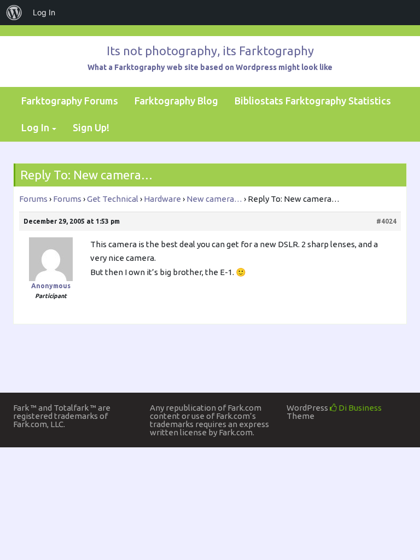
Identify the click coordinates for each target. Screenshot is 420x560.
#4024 (386, 221)
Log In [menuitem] (44, 12)
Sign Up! (91, 127)
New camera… (214, 198)
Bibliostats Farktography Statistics (313, 100)
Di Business (359, 407)
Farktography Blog (176, 100)
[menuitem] (14, 12)
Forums (33, 198)
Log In (35, 127)
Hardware (162, 198)
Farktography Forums (69, 100)
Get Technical (112, 198)
